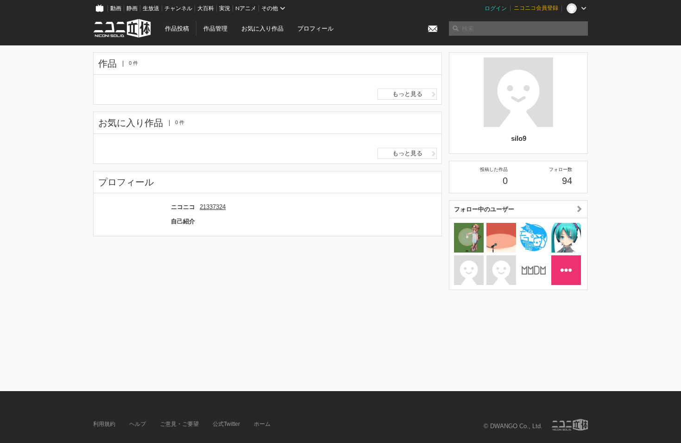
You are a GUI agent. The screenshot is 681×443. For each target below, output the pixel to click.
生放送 (151, 8)
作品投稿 (177, 28)
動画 (115, 8)
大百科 (205, 8)
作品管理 (215, 28)
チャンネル (178, 8)
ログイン (496, 8)
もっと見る (407, 93)
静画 (132, 8)
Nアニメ (245, 8)
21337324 (213, 206)
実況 (224, 8)
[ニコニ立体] (570, 424)
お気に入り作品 (262, 28)
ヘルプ (137, 424)
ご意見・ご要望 (179, 424)
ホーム (262, 424)
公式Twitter (226, 424)
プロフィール (315, 28)
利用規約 (104, 424)
